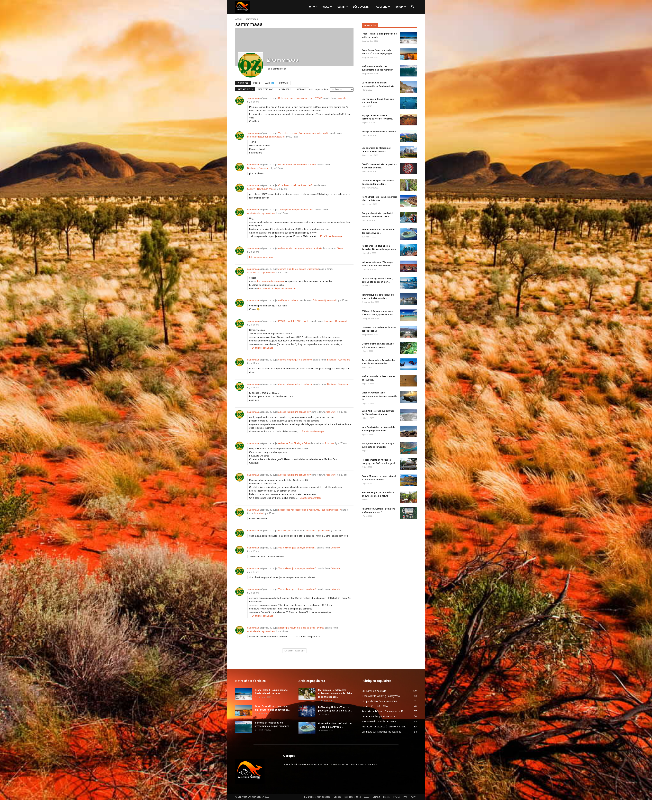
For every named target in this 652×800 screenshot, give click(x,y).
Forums (283, 83)
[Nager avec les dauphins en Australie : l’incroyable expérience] (408, 250)
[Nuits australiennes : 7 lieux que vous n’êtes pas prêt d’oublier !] (408, 266)
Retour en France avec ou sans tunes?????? (300, 98)
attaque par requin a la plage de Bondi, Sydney (301, 627)
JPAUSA (396, 796)
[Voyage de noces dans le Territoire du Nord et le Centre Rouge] (408, 119)
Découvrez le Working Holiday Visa (381, 696)
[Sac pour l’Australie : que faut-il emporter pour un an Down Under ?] (408, 217)
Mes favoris (285, 89)
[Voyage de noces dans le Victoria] (408, 136)
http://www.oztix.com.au (261, 257)
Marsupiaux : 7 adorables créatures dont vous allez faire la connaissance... (335, 693)
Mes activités (245, 89)
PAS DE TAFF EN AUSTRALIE (293, 321)
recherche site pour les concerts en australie (300, 248)
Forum (399, 6)
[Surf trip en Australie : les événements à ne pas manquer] (408, 70)
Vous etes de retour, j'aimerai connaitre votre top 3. (303, 133)
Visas (325, 6)
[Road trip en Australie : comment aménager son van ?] (408, 513)
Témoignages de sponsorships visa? (296, 209)
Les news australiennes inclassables (381, 731)
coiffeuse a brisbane (288, 300)
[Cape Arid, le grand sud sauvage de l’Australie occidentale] (408, 415)
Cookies (337, 796)
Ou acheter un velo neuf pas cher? (295, 185)
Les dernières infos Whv (375, 706)
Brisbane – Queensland (258, 168)
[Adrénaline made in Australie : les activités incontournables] (408, 364)
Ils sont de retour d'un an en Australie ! (266, 136)
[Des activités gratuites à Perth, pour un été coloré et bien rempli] (408, 283)
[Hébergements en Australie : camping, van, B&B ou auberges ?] (408, 464)
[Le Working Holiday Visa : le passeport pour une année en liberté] (306, 711)
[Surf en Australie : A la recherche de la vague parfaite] (408, 380)
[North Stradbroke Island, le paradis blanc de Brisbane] (408, 201)
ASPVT (414, 796)
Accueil (238, 18)
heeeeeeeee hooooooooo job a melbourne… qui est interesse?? (309, 510)
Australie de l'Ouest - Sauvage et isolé (382, 711)
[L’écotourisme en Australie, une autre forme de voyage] (408, 348)
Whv (312, 6)
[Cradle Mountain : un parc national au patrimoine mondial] (408, 480)
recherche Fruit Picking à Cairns (294, 443)
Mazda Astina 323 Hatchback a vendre (297, 164)
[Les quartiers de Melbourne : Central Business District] (408, 152)
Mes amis (301, 89)
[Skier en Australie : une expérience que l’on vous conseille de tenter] (408, 397)
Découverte (361, 6)
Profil (256, 83)
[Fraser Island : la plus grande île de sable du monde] (408, 38)
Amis (269, 83)
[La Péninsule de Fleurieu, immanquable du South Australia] (408, 87)
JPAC (405, 796)
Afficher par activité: (319, 89)
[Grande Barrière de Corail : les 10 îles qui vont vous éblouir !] (408, 234)
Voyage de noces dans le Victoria (379, 131)
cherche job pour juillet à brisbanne (295, 359)
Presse (386, 796)
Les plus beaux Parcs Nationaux (379, 701)
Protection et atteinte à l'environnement (384, 726)
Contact (376, 796)
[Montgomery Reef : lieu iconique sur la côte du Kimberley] (408, 448)
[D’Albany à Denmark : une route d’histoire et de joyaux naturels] (408, 315)
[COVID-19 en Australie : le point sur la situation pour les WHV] (408, 168)
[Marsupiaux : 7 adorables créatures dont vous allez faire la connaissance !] (306, 694)
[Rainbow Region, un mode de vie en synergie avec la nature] (408, 497)
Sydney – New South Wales (261, 189)
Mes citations (265, 89)
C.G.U (366, 796)
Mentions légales (353, 796)
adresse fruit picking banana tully (294, 412)
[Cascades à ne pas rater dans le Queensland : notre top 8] (408, 185)
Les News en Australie (374, 690)
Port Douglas (284, 530)
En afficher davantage (331, 236)
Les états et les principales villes (379, 716)
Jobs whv (342, 98)
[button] (413, 7)
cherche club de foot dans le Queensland (298, 269)
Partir (341, 6)
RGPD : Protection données (317, 796)
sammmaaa (253, 98)
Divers (340, 248)
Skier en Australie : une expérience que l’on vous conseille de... (379, 396)
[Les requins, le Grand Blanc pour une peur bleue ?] (408, 103)
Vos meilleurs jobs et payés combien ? (297, 547)
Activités (243, 83)
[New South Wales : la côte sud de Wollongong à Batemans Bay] (408, 431)
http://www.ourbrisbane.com (270, 281)
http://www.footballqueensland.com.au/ (277, 288)
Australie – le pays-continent (261, 213)
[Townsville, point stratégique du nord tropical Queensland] (408, 299)
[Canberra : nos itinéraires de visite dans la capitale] (408, 332)
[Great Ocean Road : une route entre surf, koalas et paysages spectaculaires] (408, 54)
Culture (381, 6)
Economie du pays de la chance (379, 721)
